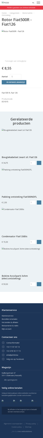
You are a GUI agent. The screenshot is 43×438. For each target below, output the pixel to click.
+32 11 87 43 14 (13, 347)
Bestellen (39, 163)
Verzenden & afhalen (10, 322)
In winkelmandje (15, 82)
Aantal (5, 76)
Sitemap (28, 427)
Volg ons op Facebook (15, 359)
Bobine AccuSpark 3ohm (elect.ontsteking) (15, 277)
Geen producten (24, 2)
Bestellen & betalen (9, 319)
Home (4, 13)
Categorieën (14, 13)
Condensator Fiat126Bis (14, 236)
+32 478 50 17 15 (13, 351)
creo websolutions (24, 431)
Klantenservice (7, 316)
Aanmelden (20, 2)
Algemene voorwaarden (13, 424)
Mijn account (6, 329)
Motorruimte (27, 13)
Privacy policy (31, 424)
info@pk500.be (12, 355)
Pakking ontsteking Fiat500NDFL (19, 197)
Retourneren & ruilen (10, 326)
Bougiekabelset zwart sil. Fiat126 (19, 157)
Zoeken (29, 2)
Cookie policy (17, 427)
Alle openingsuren (10, 380)
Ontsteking (6, 15)
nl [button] (33, 2)
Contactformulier (13, 343)
